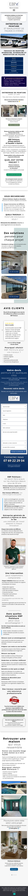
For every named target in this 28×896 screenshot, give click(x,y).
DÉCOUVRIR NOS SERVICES (14, 174)
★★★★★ (14, 343)
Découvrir (14, 272)
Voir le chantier (14, 125)
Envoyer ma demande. (17, 451)
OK (14, 894)
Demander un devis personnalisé (14, 715)
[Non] (26, 891)
